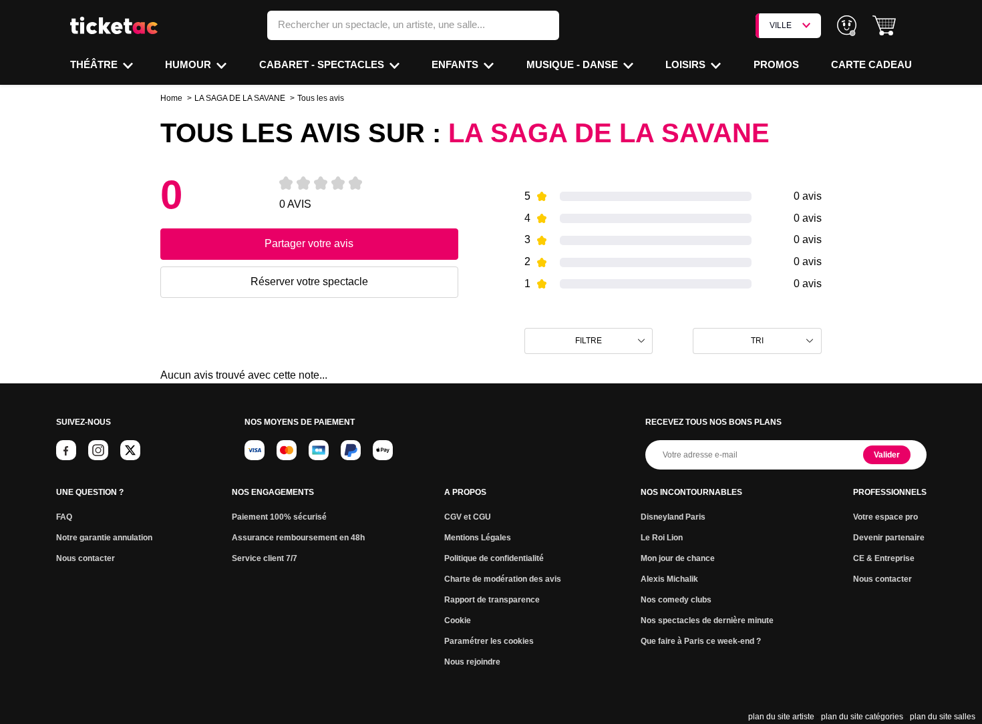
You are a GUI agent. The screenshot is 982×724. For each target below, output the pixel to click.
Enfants (456, 64)
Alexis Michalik (669, 579)
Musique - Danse (573, 64)
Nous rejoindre (472, 662)
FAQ (64, 517)
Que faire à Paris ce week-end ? (701, 641)
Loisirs (686, 64)
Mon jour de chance (678, 558)
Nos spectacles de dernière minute (707, 620)
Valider (887, 455)
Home (171, 98)
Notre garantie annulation (104, 537)
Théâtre (95, 64)
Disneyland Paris (673, 517)
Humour (189, 64)
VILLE (781, 25)
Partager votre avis (309, 243)
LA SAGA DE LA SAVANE (239, 98)
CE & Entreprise (884, 558)
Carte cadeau (871, 64)
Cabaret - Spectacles (323, 64)
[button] (884, 26)
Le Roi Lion (662, 537)
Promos (776, 64)
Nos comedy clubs (676, 599)
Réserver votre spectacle (309, 281)
